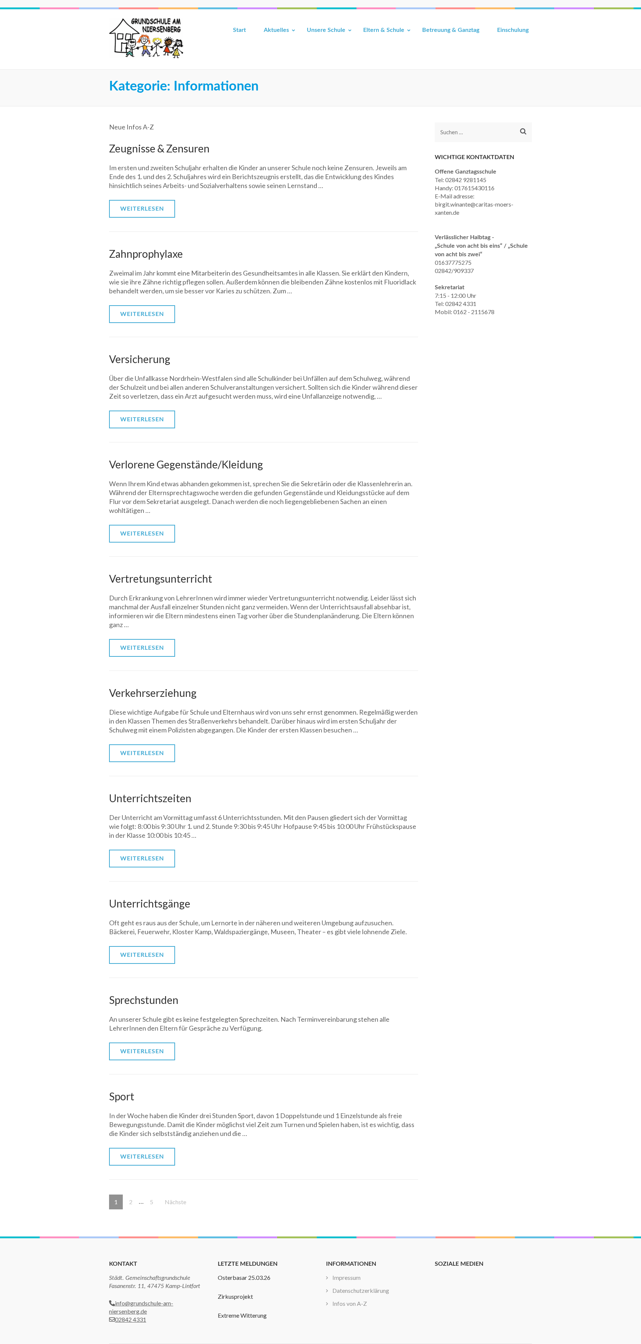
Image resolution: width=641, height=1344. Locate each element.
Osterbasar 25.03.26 (244, 1277)
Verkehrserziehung (153, 692)
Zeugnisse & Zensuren (159, 148)
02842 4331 (130, 1319)
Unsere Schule (326, 30)
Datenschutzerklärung (360, 1290)
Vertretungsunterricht (160, 578)
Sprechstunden (143, 1000)
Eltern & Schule (383, 30)
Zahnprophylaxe (146, 253)
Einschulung (513, 30)
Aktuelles (276, 30)
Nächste (175, 1201)
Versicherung (139, 359)
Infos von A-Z (349, 1303)
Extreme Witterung (242, 1315)
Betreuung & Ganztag (450, 30)
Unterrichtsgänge (149, 903)
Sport (121, 1096)
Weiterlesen (142, 209)
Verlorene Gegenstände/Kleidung (186, 464)
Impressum (346, 1277)
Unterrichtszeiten (150, 798)
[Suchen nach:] (477, 132)
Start (239, 30)
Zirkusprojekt (235, 1296)
